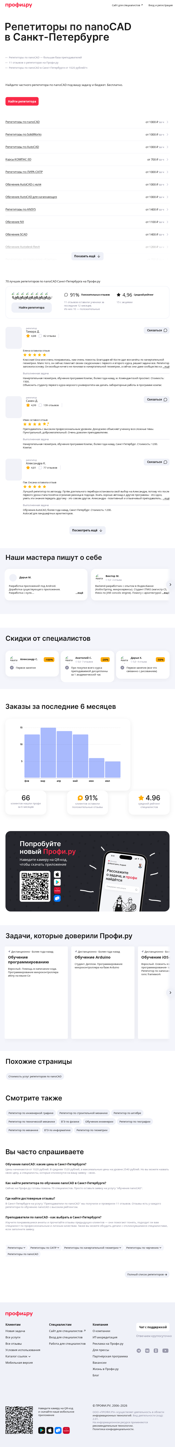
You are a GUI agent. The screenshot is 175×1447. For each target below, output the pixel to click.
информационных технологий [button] (112, 1415)
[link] (22, 101)
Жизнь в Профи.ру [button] (106, 1369)
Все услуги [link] (12, 1337)
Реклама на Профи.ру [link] (108, 1344)
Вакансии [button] (99, 1363)
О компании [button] (101, 1331)
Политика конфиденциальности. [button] (113, 1429)
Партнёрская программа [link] (110, 1356)
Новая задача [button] (15, 1331)
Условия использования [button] (22, 1350)
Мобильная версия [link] (19, 1363)
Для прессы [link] (101, 1350)
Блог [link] (96, 1375)
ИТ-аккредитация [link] (105, 1337)
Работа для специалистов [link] (67, 1344)
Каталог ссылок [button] (16, 1356)
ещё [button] (80, 592)
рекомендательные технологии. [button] (113, 1425)
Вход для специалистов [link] (66, 1337)
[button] (157, 330)
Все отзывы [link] (13, 1344)
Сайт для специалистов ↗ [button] (67, 1331)
